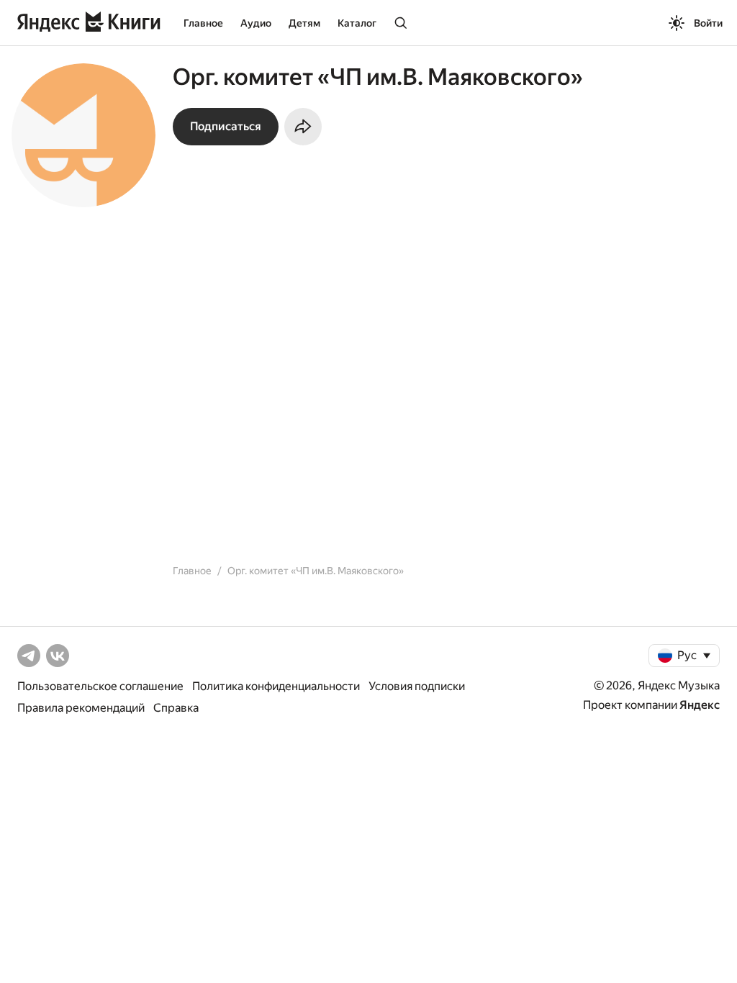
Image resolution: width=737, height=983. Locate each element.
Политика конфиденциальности (276, 686)
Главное (203, 23)
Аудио (255, 23)
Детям (304, 23)
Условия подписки (416, 686)
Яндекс (699, 705)
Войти (708, 23)
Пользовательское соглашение (100, 686)
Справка (176, 708)
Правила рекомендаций (81, 708)
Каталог (357, 23)
